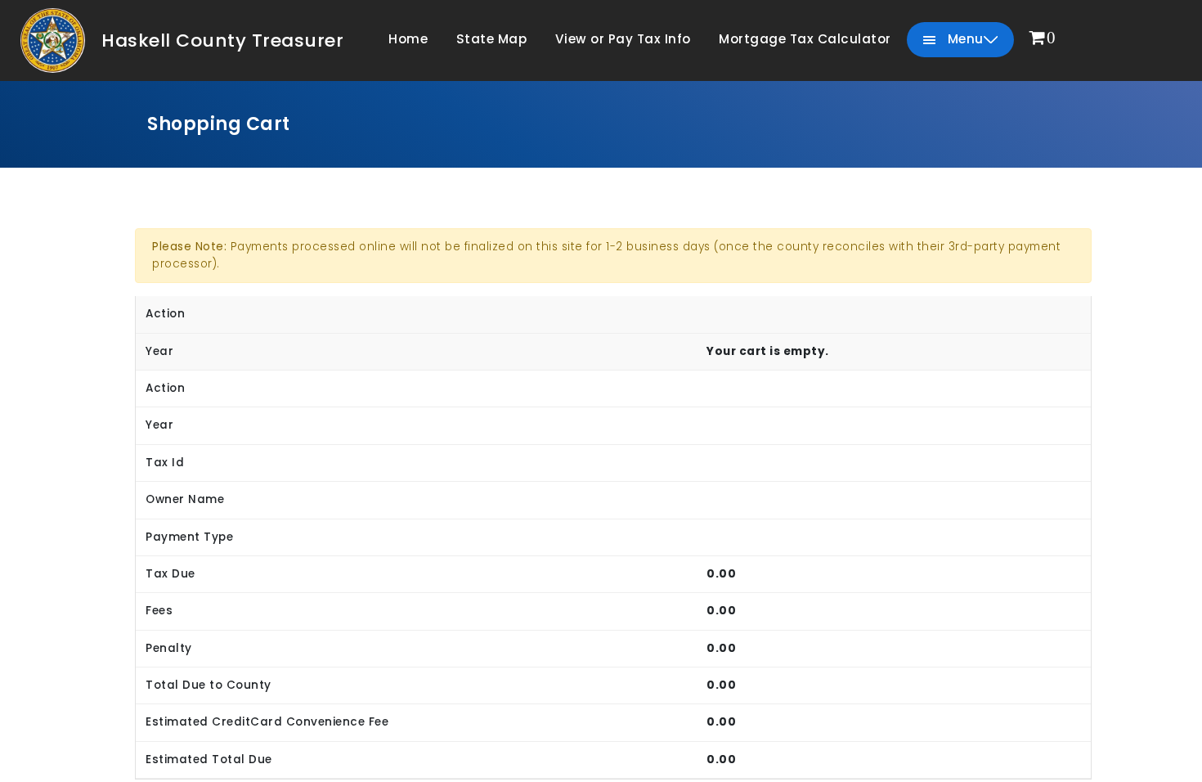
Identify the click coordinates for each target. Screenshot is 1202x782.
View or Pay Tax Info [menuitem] (623, 38)
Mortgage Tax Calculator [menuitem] (805, 38)
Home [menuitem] (408, 38)
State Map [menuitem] (491, 38)
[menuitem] (1042, 38)
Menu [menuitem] (964, 38)
